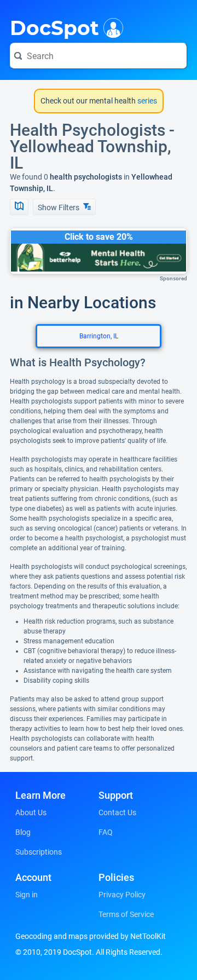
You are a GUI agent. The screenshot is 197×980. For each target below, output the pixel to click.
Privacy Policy (122, 894)
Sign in (26, 894)
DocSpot (54, 27)
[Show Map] (19, 207)
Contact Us (117, 812)
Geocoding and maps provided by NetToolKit (90, 936)
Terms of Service (126, 914)
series (146, 100)
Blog (23, 832)
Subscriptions (38, 852)
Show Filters (59, 207)
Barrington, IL (98, 336)
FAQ (106, 832)
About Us (31, 812)
